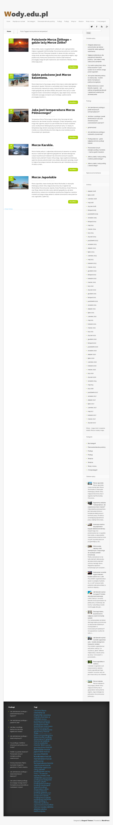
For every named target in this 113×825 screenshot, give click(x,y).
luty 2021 (90, 331)
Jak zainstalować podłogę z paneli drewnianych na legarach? (18, 714)
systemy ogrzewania (41, 804)
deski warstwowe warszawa (43, 725)
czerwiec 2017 (92, 407)
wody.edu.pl (42, 46)
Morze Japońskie (44, 177)
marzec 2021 (92, 328)
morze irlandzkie (43, 748)
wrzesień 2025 (92, 218)
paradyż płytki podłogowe (40, 783)
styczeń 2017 (92, 423)
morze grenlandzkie (42, 746)
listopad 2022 (92, 274)
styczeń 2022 (92, 290)
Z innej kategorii (101, 21)
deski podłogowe (42, 724)
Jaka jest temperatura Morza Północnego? (53, 111)
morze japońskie (42, 750)
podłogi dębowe (40, 791)
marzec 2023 (92, 267)
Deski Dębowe (39, 723)
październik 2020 (93, 347)
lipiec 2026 (91, 195)
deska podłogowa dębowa (42, 720)
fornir (36, 728)
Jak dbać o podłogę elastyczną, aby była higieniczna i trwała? (16, 729)
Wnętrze (73, 21)
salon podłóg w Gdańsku (40, 802)
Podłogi (59, 21)
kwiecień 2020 (92, 366)
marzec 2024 (92, 229)
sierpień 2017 (92, 400)
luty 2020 (91, 373)
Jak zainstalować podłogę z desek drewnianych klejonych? (18, 774)
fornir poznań (43, 728)
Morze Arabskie (98, 681)
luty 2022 (90, 286)
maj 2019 (90, 385)
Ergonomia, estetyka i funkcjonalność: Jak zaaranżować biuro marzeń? (97, 505)
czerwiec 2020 (92, 362)
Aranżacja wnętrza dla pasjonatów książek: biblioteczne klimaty (96, 527)
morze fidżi (39, 745)
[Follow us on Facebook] (96, 26)
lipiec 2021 (91, 312)
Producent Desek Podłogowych (41, 797)
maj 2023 (90, 259)
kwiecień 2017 (92, 415)
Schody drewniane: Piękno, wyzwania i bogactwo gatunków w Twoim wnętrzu (18, 765)
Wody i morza (90, 21)
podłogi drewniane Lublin (41, 788)
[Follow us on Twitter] (91, 26)
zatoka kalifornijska (40, 810)
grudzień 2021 (92, 293)
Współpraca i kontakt (19, 21)
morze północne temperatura (43, 760)
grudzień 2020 (92, 339)
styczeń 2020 (92, 377)
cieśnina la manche (39, 713)
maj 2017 (90, 411)
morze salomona (43, 764)
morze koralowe (41, 755)
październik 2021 (93, 301)
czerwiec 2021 (92, 316)
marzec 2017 (92, 419)
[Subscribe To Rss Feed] (101, 26)
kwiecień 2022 (92, 278)
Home (8, 21)
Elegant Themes (87, 820)
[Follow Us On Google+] (106, 26)
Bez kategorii (31, 21)
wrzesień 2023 (92, 244)
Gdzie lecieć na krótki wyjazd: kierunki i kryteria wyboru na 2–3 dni (97, 574)
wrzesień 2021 (92, 305)
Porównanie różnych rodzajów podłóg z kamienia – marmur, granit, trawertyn (96, 150)
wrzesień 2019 (92, 381)
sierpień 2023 (92, 248)
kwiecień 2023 (92, 263)
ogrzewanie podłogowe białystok (43, 779)
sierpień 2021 (92, 309)
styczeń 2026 (92, 206)
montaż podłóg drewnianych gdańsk (43, 738)
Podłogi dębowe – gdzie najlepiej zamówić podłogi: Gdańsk (96, 141)
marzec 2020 (92, 369)
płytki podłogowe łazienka (42, 798)
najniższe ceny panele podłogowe (42, 769)
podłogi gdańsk (40, 793)
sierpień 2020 (92, 354)
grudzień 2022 (92, 271)
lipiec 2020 (91, 358)
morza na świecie (41, 741)
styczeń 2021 (92, 335)
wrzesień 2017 (92, 396)
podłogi (47, 783)
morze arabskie (41, 743)
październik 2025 (93, 214)
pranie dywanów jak (45, 794)
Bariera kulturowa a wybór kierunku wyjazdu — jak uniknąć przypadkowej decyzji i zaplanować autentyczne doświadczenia (97, 90)
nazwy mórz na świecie (42, 776)
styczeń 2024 (92, 237)
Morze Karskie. (43, 145)
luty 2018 (90, 388)
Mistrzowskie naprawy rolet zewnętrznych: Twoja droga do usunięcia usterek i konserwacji (96, 550)
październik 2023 (93, 240)
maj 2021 (90, 320)
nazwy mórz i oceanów (42, 772)
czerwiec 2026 (92, 199)
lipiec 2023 (91, 252)
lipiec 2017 (91, 404)
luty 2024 (91, 233)
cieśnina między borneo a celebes (42, 717)
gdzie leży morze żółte (41, 732)
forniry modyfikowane (43, 730)
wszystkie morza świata (43, 806)
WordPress (105, 820)
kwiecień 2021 (92, 324)
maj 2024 (90, 225)
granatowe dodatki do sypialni (45, 733)
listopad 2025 (92, 210)
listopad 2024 (92, 221)
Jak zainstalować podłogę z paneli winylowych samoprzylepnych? (96, 110)
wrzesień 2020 (92, 350)
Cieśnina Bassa (40, 711)
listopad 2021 (92, 297)
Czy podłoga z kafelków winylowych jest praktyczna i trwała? (19, 745)
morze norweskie (42, 757)
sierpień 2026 (92, 191)
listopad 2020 (92, 343)
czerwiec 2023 (92, 256)
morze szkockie (42, 766)
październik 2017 (93, 392)
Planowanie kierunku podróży (46, 21)
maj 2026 (90, 202)
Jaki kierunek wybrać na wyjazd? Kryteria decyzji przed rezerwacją (97, 594)
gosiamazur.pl (92, 127)
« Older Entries (8, 209)
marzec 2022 (92, 282)
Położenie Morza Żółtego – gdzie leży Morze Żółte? (52, 41)
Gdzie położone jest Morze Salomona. (51, 76)
